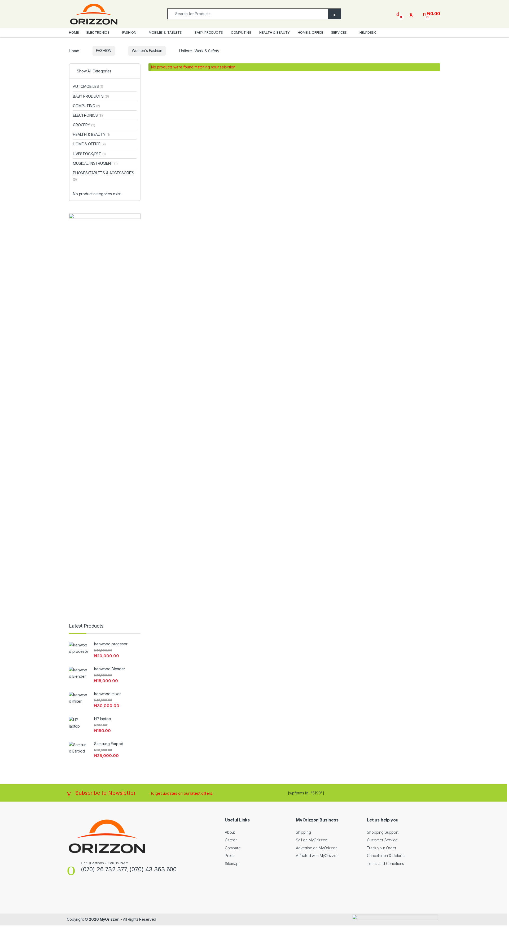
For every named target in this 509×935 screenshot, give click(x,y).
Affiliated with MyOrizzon (317, 855)
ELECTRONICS (97, 32)
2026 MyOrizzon (104, 919)
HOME (73, 32)
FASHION (129, 32)
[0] (398, 13)
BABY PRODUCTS (209, 32)
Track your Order (381, 848)
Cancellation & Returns (386, 855)
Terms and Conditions (385, 863)
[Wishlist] (411, 13)
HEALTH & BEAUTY (274, 32)
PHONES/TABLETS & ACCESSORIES (103, 176)
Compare (233, 848)
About (230, 832)
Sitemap (232, 863)
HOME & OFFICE (310, 32)
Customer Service (382, 840)
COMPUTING (241, 32)
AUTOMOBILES (88, 86)
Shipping (303, 832)
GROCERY (84, 125)
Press (229, 855)
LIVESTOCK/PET (89, 153)
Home (74, 50)
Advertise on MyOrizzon (316, 848)
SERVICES (339, 32)
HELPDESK (367, 32)
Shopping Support (382, 832)
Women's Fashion (147, 50)
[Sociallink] (69, 892)
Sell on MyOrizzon (311, 840)
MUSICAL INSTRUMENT (95, 163)
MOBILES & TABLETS (165, 32)
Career (231, 840)
